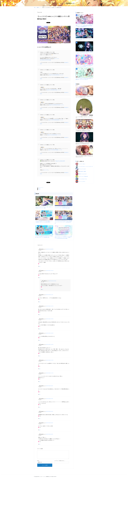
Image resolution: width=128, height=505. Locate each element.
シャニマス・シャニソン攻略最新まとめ (63, 3)
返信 (39, 266)
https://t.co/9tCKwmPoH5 (54, 104)
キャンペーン (40, 187)
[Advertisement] (84, 200)
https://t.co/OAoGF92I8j (53, 149)
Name (38, 460)
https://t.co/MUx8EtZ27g (51, 89)
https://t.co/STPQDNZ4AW (53, 119)
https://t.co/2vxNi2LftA (51, 134)
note (39, 188)
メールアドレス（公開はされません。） (59, 460)
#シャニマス (56, 58)
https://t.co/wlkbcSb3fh (60, 161)
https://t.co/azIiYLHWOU (54, 74)
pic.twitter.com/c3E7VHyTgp (45, 59)
